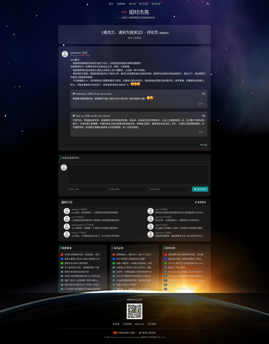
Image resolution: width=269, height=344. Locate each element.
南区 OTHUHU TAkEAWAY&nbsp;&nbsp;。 (187, 280)
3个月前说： (97, 211)
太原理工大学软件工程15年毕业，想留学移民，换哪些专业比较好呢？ (147, 267)
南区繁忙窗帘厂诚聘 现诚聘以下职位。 (185, 259)
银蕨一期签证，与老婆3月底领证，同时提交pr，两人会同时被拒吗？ (147, 263)
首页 (111, 3)
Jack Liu (80, 116)
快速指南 (121, 3)
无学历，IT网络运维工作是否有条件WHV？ (135, 272)
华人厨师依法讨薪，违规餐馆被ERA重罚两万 (85, 267)
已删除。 (172, 285)
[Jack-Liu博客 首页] (135, 12)
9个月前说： (181, 234)
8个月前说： (181, 218)
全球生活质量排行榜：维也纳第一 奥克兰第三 (85, 254)
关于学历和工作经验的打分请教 (130, 259)
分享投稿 (127, 324)
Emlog (137, 337)
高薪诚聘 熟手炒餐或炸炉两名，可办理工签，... (189, 254)
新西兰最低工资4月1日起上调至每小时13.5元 (85, 259)
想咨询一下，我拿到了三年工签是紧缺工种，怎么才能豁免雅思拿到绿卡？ (149, 289)
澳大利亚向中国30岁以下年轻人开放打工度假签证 (87, 285)
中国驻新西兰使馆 (126, 333)
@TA (201, 103)
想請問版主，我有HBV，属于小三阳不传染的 (136, 254)
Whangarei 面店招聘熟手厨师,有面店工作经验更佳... (191, 276)
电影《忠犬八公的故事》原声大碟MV (81, 280)
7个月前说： (179, 211)
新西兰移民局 (149, 333)
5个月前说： (97, 234)
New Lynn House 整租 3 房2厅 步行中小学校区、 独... (191, 272)
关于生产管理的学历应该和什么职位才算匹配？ (137, 276)
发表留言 (201, 202)
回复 (204, 145)
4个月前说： (97, 226)
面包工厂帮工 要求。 (177, 267)
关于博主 (152, 324)
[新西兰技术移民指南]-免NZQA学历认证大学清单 (86, 276)
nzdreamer (75, 52)
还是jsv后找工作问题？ (126, 285)
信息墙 (116, 324)
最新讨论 (67, 202)
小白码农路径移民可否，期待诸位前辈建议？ (136, 280)
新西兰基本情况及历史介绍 (77, 272)
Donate (141, 324)
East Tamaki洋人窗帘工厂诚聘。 (182, 289)
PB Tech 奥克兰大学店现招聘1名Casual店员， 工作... (191, 263)
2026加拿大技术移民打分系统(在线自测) (83, 289)
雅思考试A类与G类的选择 (76, 263)
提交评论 (201, 189)
